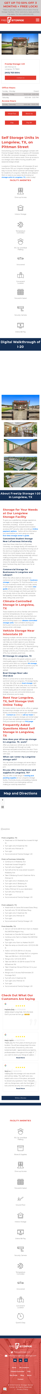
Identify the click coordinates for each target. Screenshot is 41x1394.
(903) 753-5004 (12, 73)
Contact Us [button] (20, 78)
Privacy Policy (22, 1389)
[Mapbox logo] (5, 829)
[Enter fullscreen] (2, 807)
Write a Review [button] (20, 1098)
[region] (20, 814)
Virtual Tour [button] (12, 114)
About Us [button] (29, 114)
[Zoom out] (2, 802)
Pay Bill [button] (29, 123)
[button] (4, 44)
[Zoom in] (2, 799)
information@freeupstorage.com (22, 1356)
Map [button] (12, 123)
